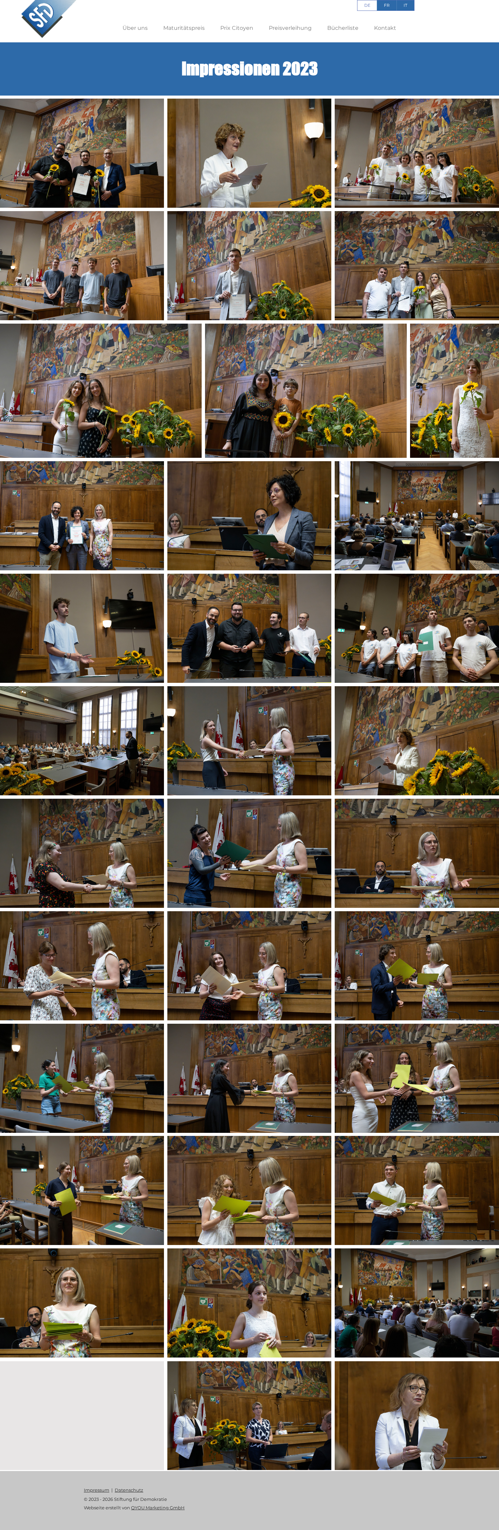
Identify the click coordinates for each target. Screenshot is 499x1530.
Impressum (96, 1490)
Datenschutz (129, 1490)
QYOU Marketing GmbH (158, 1507)
